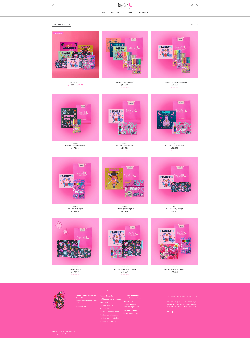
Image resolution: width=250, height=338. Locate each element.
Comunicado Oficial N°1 (109, 321)
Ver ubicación (81, 307)
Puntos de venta (106, 296)
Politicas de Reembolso (109, 318)
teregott (59, 331)
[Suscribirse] (197, 296)
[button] (52, 5)
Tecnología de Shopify (59, 334)
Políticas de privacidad (109, 315)
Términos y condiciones (109, 312)
